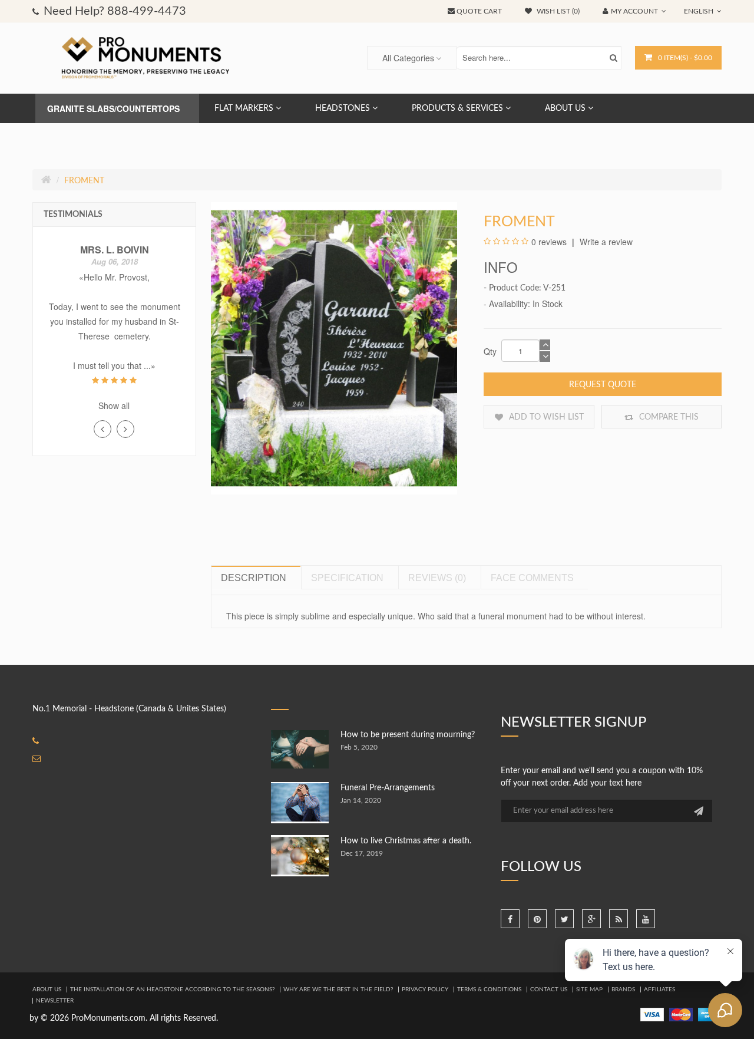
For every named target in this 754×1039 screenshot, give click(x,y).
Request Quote (602, 385)
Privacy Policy (425, 989)
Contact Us (548, 989)
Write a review (605, 242)
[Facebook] (510, 918)
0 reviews (549, 242)
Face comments (532, 578)
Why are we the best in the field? (338, 989)
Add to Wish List (545, 417)
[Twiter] (564, 918)
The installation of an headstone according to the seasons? (172, 989)
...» (150, 365)
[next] (125, 429)
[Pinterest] (537, 918)
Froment (84, 181)
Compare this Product (668, 420)
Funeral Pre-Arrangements (387, 788)
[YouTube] (645, 918)
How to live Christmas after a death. (405, 841)
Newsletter (55, 1001)
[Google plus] (591, 918)
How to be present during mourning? (407, 735)
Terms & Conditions (489, 989)
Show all (114, 405)
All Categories (408, 58)
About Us (46, 989)
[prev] (102, 429)
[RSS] (618, 918)
